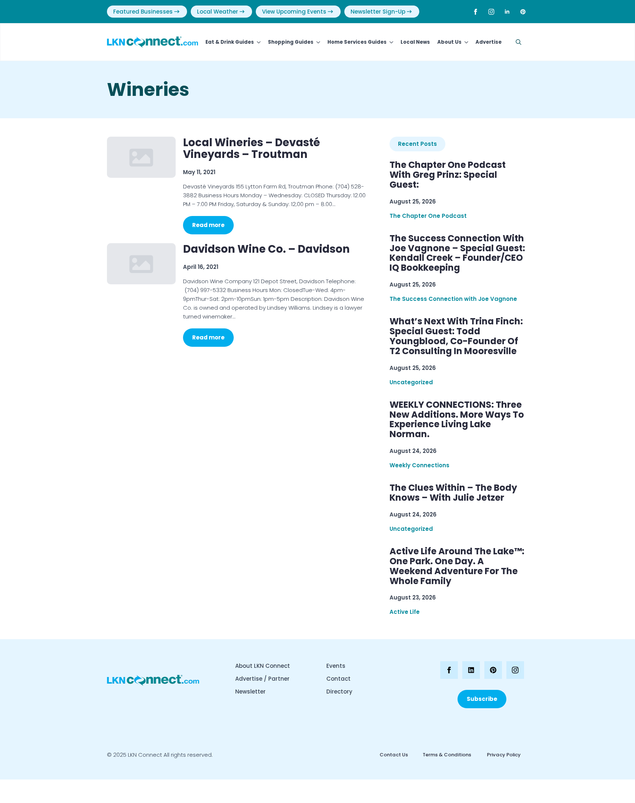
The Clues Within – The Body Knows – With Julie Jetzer (453, 493)
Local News (415, 42)
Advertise (489, 42)
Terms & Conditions (447, 754)
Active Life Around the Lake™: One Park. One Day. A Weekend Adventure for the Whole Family (457, 566)
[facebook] (475, 12)
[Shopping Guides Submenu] (316, 42)
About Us (449, 42)
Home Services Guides (357, 42)
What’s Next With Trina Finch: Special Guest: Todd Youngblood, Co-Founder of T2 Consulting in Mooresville (456, 336)
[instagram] (491, 12)
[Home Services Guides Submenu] (390, 42)
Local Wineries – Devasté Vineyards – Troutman (251, 149)
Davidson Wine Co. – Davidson (266, 249)
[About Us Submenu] (465, 42)
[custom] (523, 12)
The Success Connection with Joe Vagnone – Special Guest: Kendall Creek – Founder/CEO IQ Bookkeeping (457, 253)
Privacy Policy (503, 754)
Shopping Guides (290, 42)
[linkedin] (507, 12)
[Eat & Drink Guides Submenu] (257, 42)
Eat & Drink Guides (229, 42)
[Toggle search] (518, 42)
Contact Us (394, 754)
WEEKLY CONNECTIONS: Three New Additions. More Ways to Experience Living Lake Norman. (457, 420)
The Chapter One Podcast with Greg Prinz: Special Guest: (448, 175)
